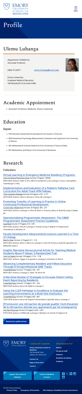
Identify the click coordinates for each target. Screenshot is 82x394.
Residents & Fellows (63, 358)
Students (59, 361)
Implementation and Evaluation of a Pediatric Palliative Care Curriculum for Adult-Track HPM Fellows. (38, 189)
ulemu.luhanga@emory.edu (46, 70)
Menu (76, 11)
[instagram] (74, 374)
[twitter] (67, 374)
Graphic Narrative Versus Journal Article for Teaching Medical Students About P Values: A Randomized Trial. (39, 251)
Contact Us (34, 359)
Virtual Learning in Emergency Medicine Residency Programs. (39, 175)
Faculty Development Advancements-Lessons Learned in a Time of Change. (40, 235)
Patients (59, 355)
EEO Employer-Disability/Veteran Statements (60, 390)
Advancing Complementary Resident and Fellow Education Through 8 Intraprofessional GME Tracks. (37, 265)
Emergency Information (30, 390)
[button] (16, 321)
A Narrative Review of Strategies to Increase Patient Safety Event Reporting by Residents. (38, 278)
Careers (33, 366)
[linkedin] (71, 374)
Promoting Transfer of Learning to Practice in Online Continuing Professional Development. (34, 203)
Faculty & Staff (61, 351)
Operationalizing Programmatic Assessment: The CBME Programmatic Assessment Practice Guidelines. (36, 219)
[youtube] (63, 378)
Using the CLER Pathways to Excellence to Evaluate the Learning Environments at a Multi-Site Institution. (35, 292)
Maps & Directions (37, 363)
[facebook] (63, 374)
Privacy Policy (12, 390)
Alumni (58, 348)
